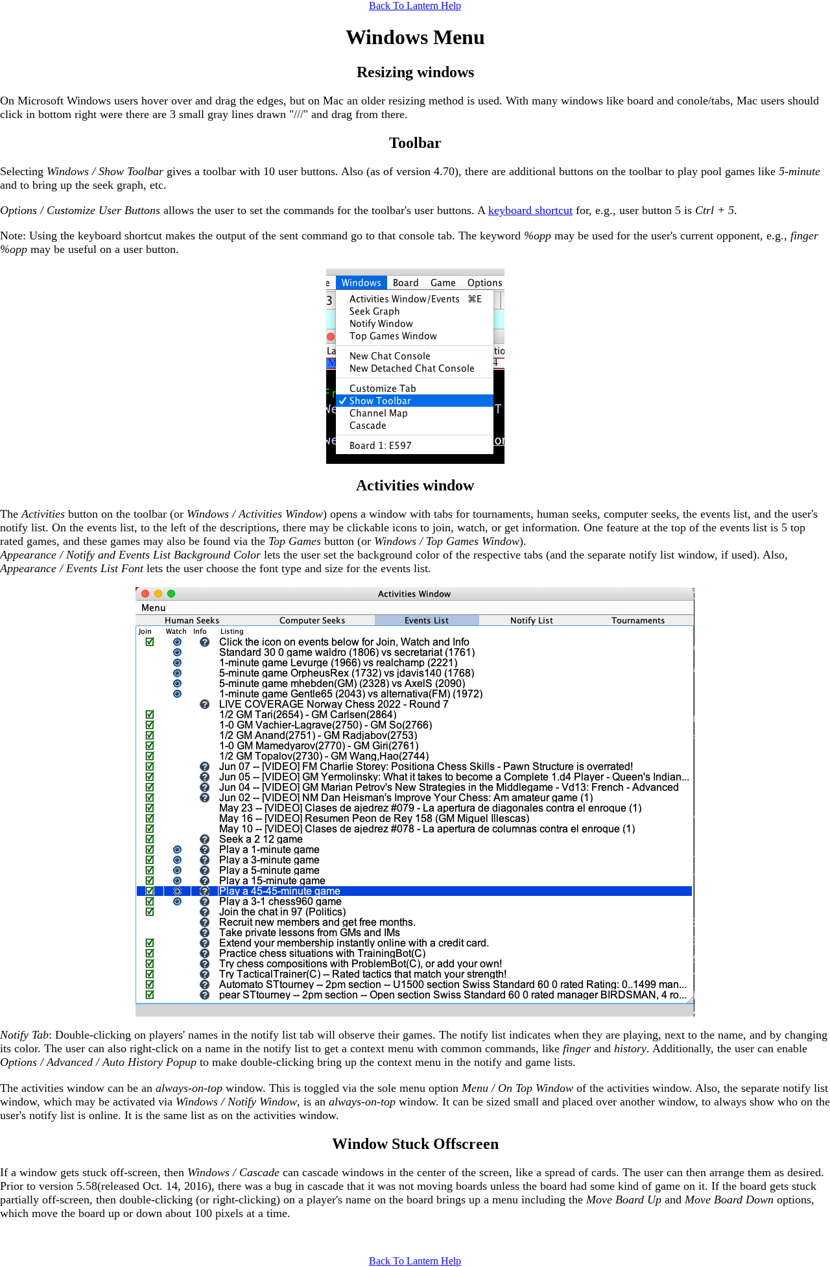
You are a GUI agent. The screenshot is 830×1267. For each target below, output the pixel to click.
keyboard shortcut (530, 210)
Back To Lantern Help (415, 5)
